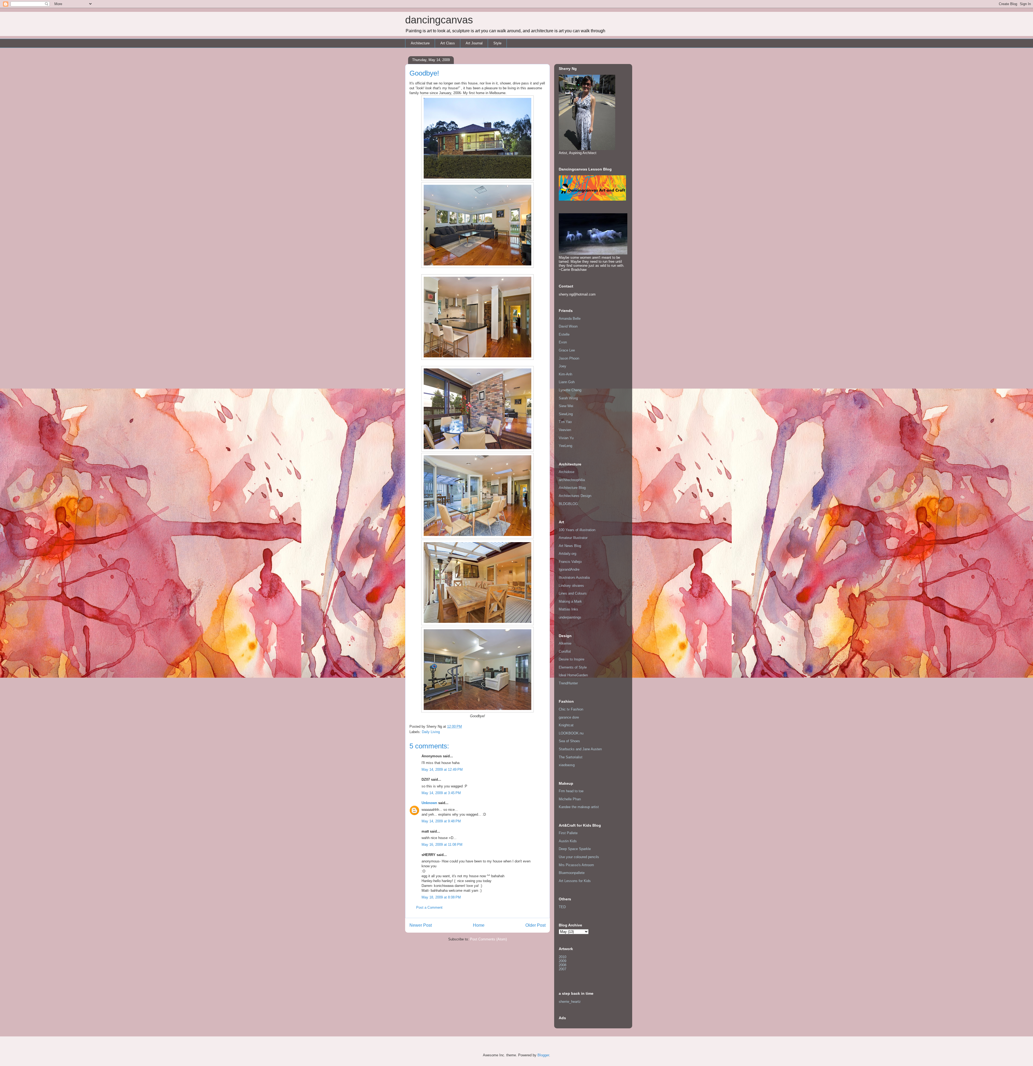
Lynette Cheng (570, 390)
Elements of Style (573, 667)
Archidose (566, 472)
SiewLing (566, 414)
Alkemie (565, 643)
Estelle (564, 334)
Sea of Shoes (569, 741)
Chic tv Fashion (571, 709)
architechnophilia (572, 480)
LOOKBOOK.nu (571, 733)
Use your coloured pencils (579, 857)
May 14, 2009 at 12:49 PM (442, 769)
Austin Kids (568, 841)
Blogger (543, 1055)
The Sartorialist (570, 757)
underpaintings (570, 617)
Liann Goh (567, 382)
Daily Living (431, 732)
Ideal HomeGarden (573, 675)
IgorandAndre (569, 569)
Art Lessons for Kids (575, 881)
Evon (563, 342)
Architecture (420, 43)
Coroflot (565, 651)
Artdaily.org (567, 554)
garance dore (569, 717)
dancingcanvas (439, 20)
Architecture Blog (572, 488)
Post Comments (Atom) (488, 939)
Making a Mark (570, 601)
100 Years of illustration (577, 530)
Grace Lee (567, 350)
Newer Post (420, 925)
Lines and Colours (573, 593)
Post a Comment (429, 907)
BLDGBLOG (568, 504)
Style (497, 43)
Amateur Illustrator (573, 538)
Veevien (565, 430)
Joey (562, 366)
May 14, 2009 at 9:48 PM (441, 821)
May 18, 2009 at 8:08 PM (441, 897)
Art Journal (474, 43)
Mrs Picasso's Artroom (576, 865)
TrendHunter (568, 683)
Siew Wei (566, 406)
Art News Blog (570, 546)
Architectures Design (575, 496)
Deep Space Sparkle (575, 849)
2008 (562, 965)
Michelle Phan (570, 799)
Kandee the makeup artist (579, 807)
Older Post (535, 925)
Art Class (447, 43)
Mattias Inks (568, 609)
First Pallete (568, 833)
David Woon (568, 326)
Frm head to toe (571, 791)
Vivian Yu (566, 438)
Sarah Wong (568, 398)
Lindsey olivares (571, 586)
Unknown (429, 803)
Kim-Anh (565, 374)
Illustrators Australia (574, 577)
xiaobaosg (567, 765)
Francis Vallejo (570, 562)
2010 (562, 957)
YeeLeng (565, 446)
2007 (562, 969)
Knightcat (566, 725)
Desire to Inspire (571, 659)
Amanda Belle (570, 319)
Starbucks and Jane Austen (580, 749)
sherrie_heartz (570, 1002)
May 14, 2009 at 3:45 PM (441, 793)
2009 (562, 961)
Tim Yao (565, 422)
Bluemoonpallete (572, 873)
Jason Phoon (569, 358)
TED (562, 907)
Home (478, 925)
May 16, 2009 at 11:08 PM (442, 845)
